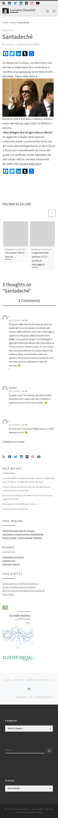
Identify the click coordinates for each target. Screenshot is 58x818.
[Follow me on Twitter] (15, 3)
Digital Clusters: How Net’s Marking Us (20, 583)
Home (5, 22)
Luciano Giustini (21, 809)
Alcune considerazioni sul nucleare (19, 587)
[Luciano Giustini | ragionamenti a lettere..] (5, 10)
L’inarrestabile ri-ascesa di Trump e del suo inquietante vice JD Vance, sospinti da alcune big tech (28, 480)
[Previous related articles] (44, 213)
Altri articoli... (8, 594)
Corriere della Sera (30, 164)
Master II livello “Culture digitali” (17, 537)
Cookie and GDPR (25, 812)
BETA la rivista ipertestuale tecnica (19, 590)
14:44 (24, 391)
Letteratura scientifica (13, 557)
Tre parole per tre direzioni (15, 508)
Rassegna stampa (11, 564)
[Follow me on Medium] (26, 3)
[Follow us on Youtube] (38, 3)
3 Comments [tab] (29, 300)
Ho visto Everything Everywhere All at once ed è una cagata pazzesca (27, 497)
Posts (13, 22)
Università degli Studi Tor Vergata (18, 530)
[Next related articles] (52, 213)
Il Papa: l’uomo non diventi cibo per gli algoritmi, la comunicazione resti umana (26, 488)
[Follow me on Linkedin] (20, 3)
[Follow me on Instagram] (31, 3)
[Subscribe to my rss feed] (3, 3)
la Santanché (23, 72)
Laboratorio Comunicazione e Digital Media (23, 534)
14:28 (24, 320)
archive (40, 590)
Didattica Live (8, 560)
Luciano (9, 44)
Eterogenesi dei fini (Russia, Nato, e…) (21, 503)
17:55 (24, 425)
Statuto (37, 537)
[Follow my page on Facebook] (9, 3)
